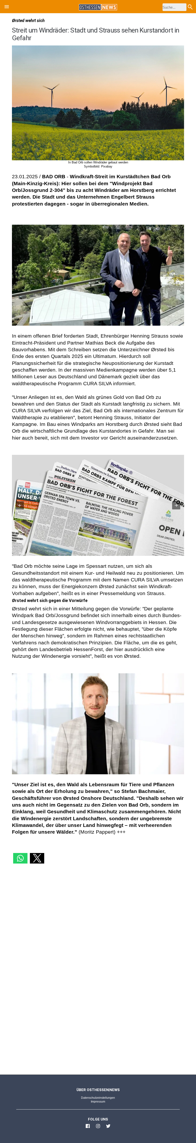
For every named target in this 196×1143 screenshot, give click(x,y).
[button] (7, 7)
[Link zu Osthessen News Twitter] (108, 1128)
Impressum (98, 1101)
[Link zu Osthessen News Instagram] (98, 1128)
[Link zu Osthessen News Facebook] (88, 1128)
